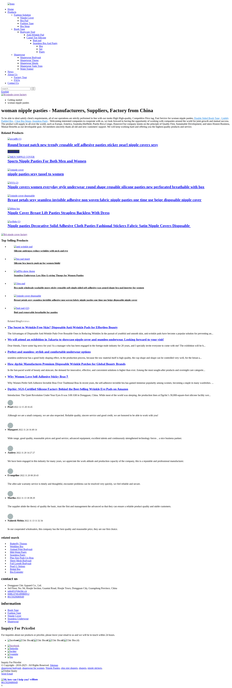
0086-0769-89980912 (18, 594)
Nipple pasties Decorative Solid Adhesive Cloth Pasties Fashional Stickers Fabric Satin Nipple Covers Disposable (99, 226)
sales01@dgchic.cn (17, 591)
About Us (12, 74)
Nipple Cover (27, 17)
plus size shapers (69, 668)
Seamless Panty (40, 121)
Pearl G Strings (17, 566)
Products (12, 12)
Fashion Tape (27, 23)
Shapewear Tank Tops (31, 66)
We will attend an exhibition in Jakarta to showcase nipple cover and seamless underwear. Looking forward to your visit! (86, 339)
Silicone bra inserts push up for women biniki (37, 263)
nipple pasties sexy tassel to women (36, 174)
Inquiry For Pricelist (11, 662)
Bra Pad (24, 20)
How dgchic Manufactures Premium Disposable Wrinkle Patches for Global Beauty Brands (66, 364)
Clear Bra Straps (23, 121)
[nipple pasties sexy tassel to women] (16, 169)
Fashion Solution (22, 15)
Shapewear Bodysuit (30, 57)
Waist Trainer (26, 69)
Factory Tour (20, 77)
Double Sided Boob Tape (207, 118)
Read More (13, 151)
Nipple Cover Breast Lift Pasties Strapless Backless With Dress (59, 213)
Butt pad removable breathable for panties (36, 312)
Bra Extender (16, 572)
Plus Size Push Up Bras (22, 557)
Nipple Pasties (53, 668)
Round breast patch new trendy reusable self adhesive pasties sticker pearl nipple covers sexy (83, 145)
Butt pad (37, 40)
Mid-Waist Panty (18, 552)
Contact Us (13, 83)
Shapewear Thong (29, 60)
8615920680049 (16, 596)
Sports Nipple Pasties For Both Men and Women (47, 161)
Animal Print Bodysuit (21, 549)
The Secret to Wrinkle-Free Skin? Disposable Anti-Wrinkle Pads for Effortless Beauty (63, 327)
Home (11, 9)
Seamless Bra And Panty (45, 43)
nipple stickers (95, 668)
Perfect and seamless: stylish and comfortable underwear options (49, 351)
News (10, 71)
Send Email (7, 673)
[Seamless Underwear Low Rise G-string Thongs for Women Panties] (24, 271)
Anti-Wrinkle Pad (35, 34)
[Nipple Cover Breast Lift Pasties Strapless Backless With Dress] (14, 208)
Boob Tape (19, 29)
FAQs (17, 80)
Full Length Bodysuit (20, 563)
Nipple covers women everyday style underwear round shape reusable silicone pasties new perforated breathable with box (106, 187)
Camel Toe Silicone (36, 37)
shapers (82, 668)
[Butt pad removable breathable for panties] (21, 308)
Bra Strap (25, 26)
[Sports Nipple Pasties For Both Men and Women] (21, 157)
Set (40, 49)
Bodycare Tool (27, 32)
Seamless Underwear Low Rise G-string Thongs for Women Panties (49, 275)
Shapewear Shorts (29, 63)
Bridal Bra (15, 569)
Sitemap (54, 665)
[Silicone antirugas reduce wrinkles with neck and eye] (23, 246)
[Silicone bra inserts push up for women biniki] (22, 259)
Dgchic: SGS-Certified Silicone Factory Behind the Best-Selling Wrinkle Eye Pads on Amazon (68, 389)
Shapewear (19, 54)
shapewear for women (33, 668)
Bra (41, 46)
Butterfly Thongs (18, 543)
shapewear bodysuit (11, 668)
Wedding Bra (16, 546)
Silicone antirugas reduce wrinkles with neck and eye (41, 251)
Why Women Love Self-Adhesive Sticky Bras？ (38, 376)
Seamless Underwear (18, 618)
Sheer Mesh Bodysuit (20, 560)
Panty (42, 51)
